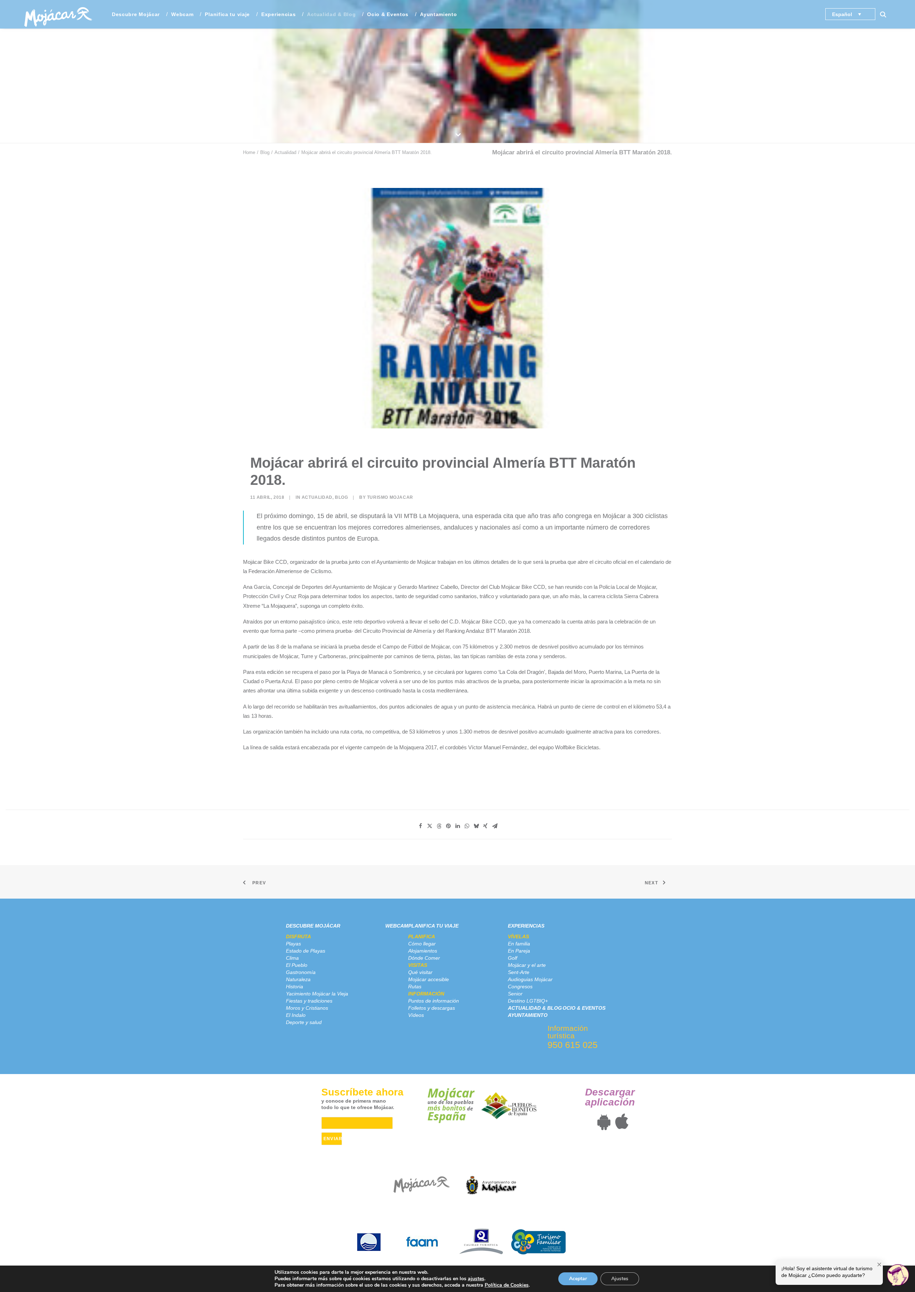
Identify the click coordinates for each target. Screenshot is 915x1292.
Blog (264, 152)
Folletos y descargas (431, 1008)
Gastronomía (301, 972)
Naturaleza (298, 979)
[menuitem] (136, 14)
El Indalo (296, 1015)
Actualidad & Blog (331, 14)
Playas (293, 943)
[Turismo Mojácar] (58, 14)
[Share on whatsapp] (467, 826)
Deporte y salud (304, 1022)
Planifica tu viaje (433, 926)
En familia (519, 943)
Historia (294, 986)
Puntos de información (433, 1001)
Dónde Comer (424, 958)
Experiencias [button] (278, 14)
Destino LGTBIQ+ (528, 1001)
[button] (886, 14)
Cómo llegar (422, 943)
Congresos (520, 986)
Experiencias (526, 926)
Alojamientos (422, 951)
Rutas (414, 986)
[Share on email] (494, 826)
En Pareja (519, 951)
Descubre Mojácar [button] (136, 14)
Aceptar (578, 1278)
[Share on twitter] (429, 826)
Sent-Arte (518, 972)
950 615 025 (573, 1045)
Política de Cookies (507, 1285)
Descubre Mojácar (313, 926)
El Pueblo (296, 965)
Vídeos (416, 1015)
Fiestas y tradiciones (309, 1001)
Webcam (182, 14)
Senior (515, 994)
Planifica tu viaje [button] (227, 14)
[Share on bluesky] (476, 826)
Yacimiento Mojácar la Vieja (317, 994)
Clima (292, 958)
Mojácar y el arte (527, 965)
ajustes (476, 1279)
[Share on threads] (439, 826)
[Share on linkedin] (457, 826)
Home (249, 152)
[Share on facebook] (420, 826)
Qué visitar (420, 972)
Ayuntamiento (438, 14)
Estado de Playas (305, 951)
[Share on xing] (485, 826)
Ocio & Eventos (388, 14)
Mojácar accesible (428, 979)
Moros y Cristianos (307, 1008)
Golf (512, 958)
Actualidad (285, 152)
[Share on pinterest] (448, 826)
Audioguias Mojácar (530, 979)
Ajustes (619, 1278)
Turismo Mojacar (390, 497)
